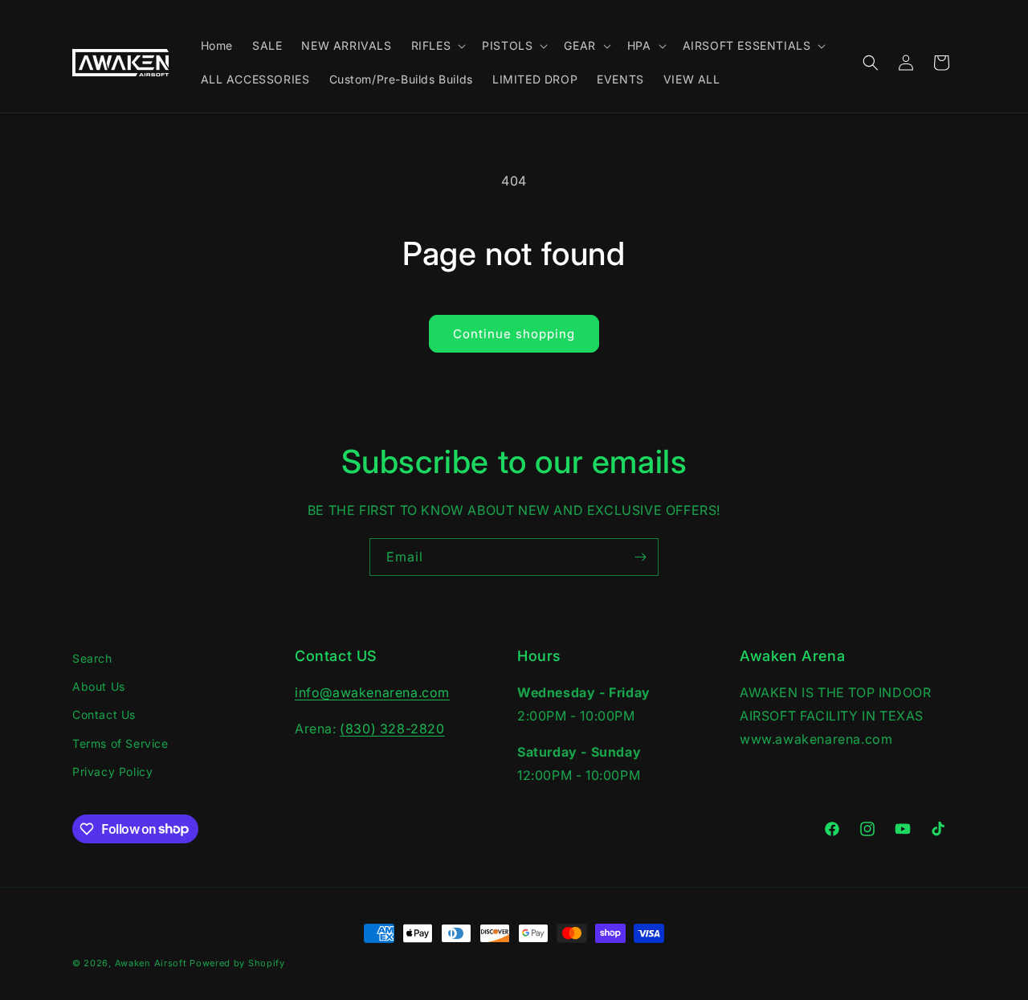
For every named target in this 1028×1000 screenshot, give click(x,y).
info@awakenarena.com (372, 692)
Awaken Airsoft (151, 963)
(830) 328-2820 (392, 728)
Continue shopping (514, 333)
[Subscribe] (640, 557)
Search (92, 658)
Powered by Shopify (237, 963)
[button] (437, 46)
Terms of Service (120, 743)
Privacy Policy (112, 771)
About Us (98, 686)
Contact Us (104, 714)
